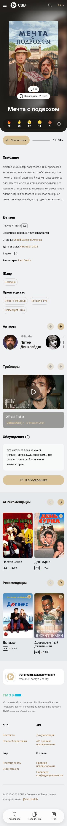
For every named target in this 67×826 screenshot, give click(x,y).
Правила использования (45, 764)
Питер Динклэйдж (30, 344)
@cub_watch (30, 799)
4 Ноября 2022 (29, 246)
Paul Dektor (24, 260)
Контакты (9, 735)
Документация (45, 735)
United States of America (27, 239)
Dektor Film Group (15, 300)
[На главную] (18, 5)
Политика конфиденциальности (49, 774)
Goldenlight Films (15, 310)
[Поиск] (50, 5)
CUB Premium (11, 768)
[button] (61, 326)
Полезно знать (12, 762)
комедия (10, 282)
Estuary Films (39, 300)
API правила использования (45, 743)
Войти (61, 5)
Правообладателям (15, 741)
